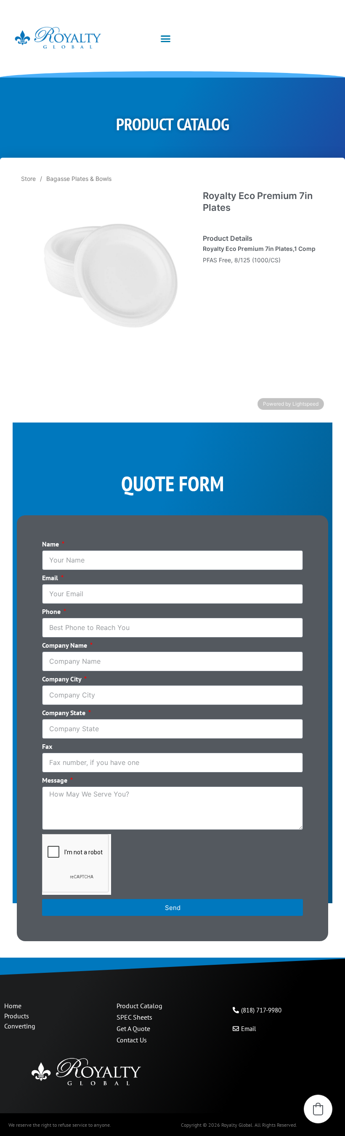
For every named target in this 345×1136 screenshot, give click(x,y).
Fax (47, 747)
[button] (166, 39)
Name (51, 544)
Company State (64, 713)
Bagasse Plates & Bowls (78, 178)
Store (28, 178)
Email (51, 578)
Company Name (65, 645)
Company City (62, 679)
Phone (52, 612)
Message (55, 780)
